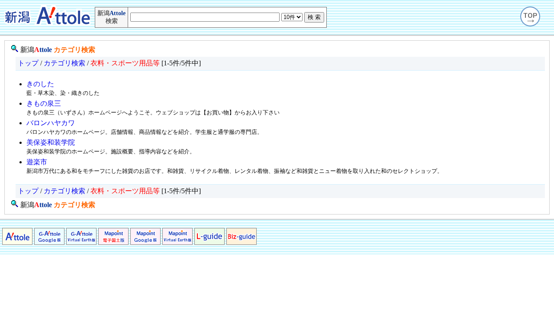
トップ (28, 63)
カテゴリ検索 (74, 49)
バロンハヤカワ (50, 123)
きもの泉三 (43, 103)
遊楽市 (36, 162)
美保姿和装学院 (50, 142)
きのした (40, 84)
